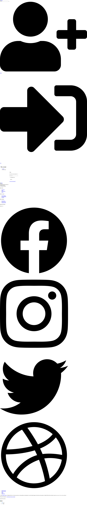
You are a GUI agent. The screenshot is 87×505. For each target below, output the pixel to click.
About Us (3, 189)
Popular (3, 197)
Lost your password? (12, 181)
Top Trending (4, 195)
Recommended (4, 196)
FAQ (2, 192)
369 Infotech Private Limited (11, 496)
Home (3, 168)
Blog (2, 190)
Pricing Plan (3, 191)
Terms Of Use (4, 202)
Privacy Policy (4, 201)
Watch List (3, 493)
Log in (11, 179)
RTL (3, 503)
